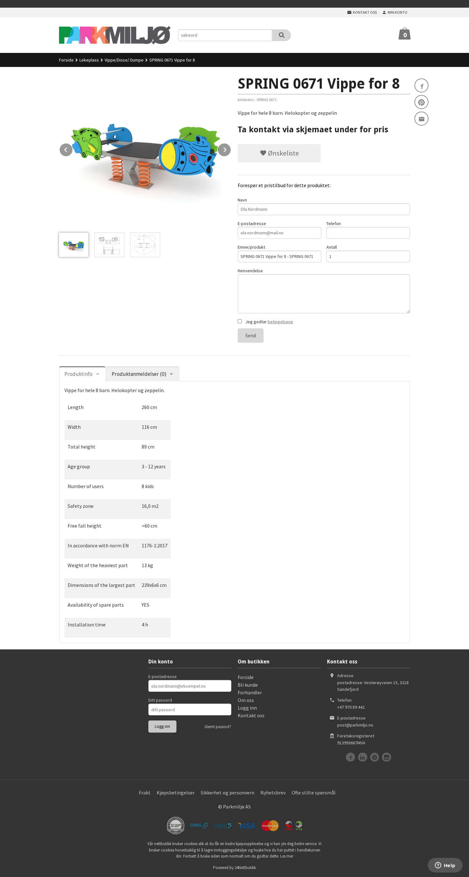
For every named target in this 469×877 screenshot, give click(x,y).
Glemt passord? (218, 726)
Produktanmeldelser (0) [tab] (139, 374)
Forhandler (250, 692)
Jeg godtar (268, 322)
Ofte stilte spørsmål (314, 792)
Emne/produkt (251, 247)
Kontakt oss (251, 715)
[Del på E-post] (421, 119)
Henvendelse (250, 271)
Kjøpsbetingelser (176, 792)
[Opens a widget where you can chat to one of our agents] (445, 866)
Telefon (333, 223)
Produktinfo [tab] (78, 374)
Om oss (246, 700)
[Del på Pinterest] (421, 102)
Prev (72, 148)
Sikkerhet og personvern (227, 792)
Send (250, 335)
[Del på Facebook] (421, 85)
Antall (331, 247)
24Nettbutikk (245, 867)
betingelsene (280, 322)
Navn (242, 200)
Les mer (286, 856)
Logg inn (247, 708)
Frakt (145, 792)
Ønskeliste (283, 153)
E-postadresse (252, 223)
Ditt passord (160, 700)
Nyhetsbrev (273, 792)
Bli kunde (248, 685)
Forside (66, 60)
